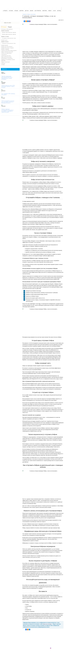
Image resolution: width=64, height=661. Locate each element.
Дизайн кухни (4, 40)
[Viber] (29, 21)
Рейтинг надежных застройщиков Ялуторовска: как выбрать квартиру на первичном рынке (7, 111)
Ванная (31, 10)
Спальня (16, 10)
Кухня (54, 10)
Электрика (44, 10)
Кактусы (3, 63)
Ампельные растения (6, 55)
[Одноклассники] (26, 21)
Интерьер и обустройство (6, 29)
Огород (3, 64)
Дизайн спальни (4, 41)
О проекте (5, 10)
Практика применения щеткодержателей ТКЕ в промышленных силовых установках (6, 78)
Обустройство (38, 10)
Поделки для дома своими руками (8, 50)
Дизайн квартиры (5, 30)
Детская (26, 10)
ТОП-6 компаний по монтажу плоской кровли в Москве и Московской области (7, 101)
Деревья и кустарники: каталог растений (8, 60)
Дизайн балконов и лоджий (7, 47)
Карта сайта (53, 646)
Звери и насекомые (31, 14)
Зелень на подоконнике (6, 53)
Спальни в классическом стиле (9, 43)
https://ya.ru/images (47, 624)
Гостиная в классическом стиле (9, 38)
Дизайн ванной (4, 45)
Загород (59, 10)
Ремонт (50, 10)
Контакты (52, 643)
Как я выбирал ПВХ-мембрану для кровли (8, 94)
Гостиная (11, 10)
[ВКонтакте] (24, 21)
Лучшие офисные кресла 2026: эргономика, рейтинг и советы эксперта (8, 86)
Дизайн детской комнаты (6, 46)
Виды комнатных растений (7, 51)
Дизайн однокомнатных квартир (9, 32)
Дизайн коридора (5, 49)
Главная (24, 14)
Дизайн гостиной (5, 36)
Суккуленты (4, 54)
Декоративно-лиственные (7, 58)
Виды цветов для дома (6, 56)
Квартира (21, 10)
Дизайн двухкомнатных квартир (9, 34)
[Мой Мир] (28, 21)
